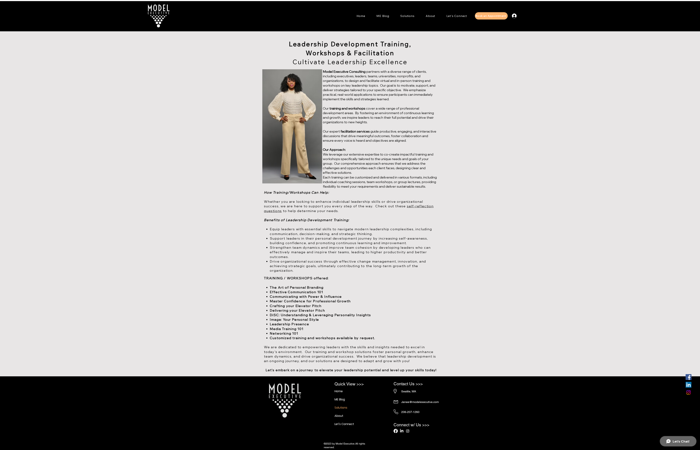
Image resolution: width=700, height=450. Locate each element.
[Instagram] (688, 392)
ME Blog (340, 399)
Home (339, 391)
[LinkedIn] (688, 385)
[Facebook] (688, 377)
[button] (407, 16)
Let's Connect (344, 424)
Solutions (341, 408)
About (339, 416)
